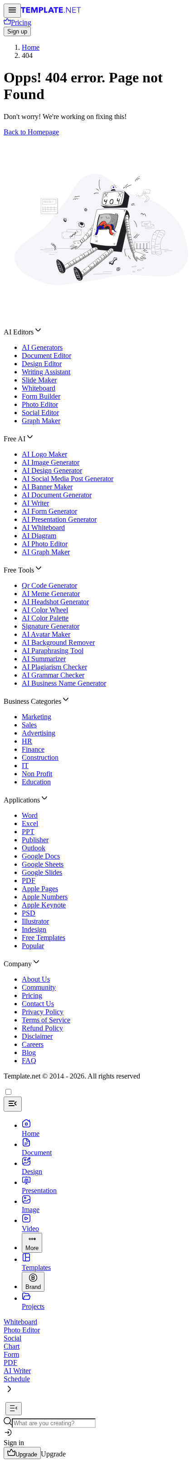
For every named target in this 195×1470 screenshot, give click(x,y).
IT (25, 765)
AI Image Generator (50, 462)
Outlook (33, 848)
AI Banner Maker (47, 487)
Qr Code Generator (49, 585)
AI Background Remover (58, 642)
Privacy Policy (42, 1012)
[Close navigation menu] (13, 1104)
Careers (33, 1044)
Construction (40, 757)
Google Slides (42, 872)
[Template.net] (51, 12)
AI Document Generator (57, 495)
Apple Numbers (45, 897)
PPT (28, 831)
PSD (28, 913)
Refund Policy (42, 1028)
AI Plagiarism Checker (54, 667)
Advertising (38, 733)
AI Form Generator (49, 511)
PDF (28, 880)
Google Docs (41, 856)
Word (30, 815)
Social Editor (40, 412)
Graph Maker (41, 421)
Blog (29, 1052)
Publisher (35, 840)
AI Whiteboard (43, 527)
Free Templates (43, 937)
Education (36, 782)
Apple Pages (40, 888)
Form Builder (41, 396)
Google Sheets (42, 864)
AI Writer (35, 503)
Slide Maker (39, 380)
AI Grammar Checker (53, 675)
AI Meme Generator (51, 593)
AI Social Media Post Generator (67, 478)
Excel (30, 823)
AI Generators (42, 347)
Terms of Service (46, 1020)
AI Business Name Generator (64, 683)
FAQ (29, 1060)
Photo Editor (40, 404)
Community (39, 987)
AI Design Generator (52, 470)
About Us (36, 979)
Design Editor (42, 364)
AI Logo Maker (44, 454)
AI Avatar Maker (46, 634)
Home (30, 47)
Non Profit (37, 774)
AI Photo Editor (45, 544)
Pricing (32, 995)
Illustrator (35, 921)
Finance (33, 749)
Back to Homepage (31, 132)
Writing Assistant (46, 372)
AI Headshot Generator (55, 602)
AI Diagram (39, 535)
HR (27, 741)
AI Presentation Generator (59, 519)
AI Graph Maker (46, 552)
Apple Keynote (44, 905)
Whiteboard (38, 388)
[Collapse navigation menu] (13, 1408)
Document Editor (46, 355)
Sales (29, 725)
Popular (33, 946)
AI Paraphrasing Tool (52, 650)
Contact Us (38, 1003)
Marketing (36, 717)
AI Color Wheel (45, 610)
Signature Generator (50, 626)
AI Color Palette (45, 618)
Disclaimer (37, 1036)
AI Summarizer (44, 659)
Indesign (34, 929)
